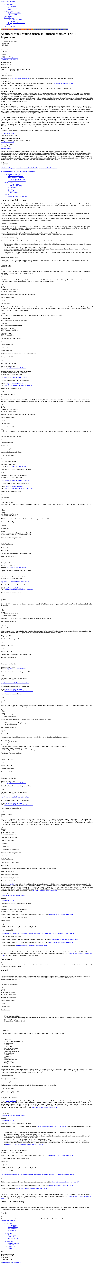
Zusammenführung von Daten (17, 181)
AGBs (10, 1248)
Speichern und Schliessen (8, 1220)
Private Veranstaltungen (15, 19)
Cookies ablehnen (52, 168)
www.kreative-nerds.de (7, 142)
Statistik (6, 194)
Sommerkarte (12, 1235)
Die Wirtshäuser (12, 6)
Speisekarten (8, 1233)
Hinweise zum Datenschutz (12, 174)
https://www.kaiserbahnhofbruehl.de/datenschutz (15, 377)
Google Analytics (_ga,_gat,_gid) (17, 196)
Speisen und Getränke (14, 13)
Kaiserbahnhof (8, 4)
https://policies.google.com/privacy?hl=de (61, 914)
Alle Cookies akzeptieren (8, 168)
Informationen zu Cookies (15, 176)
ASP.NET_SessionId (14, 184)
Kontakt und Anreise (14, 8)
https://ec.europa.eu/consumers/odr (63, 83)
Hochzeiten (11, 21)
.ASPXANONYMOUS (15, 186)
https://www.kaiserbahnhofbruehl (16, 368)
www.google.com (11, 884)
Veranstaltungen (9, 18)
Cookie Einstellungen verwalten (37, 168)
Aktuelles (7, 24)
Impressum (23, 171)
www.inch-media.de (6, 148)
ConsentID (11, 191)
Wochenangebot (12, 14)
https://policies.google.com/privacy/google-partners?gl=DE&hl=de (24, 1144)
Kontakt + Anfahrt (13, 1243)
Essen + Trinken (9, 11)
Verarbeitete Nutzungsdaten (16, 177)
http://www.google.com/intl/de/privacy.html (44, 890)
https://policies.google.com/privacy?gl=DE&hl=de (52, 1126)
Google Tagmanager (14, 192)
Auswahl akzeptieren (22, 168)
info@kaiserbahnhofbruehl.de (9, 58)
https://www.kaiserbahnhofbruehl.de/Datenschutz (18, 385)
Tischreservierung (9, 26)
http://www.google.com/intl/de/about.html (13, 895)
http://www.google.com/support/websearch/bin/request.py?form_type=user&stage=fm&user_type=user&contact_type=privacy (37, 933)
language (10, 189)
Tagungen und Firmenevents (16, 23)
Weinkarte (11, 1236)
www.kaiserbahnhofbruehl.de (9, 59)
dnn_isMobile (12, 187)
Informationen (8, 1241)
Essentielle (7, 182)
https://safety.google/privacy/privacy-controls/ (65, 939)
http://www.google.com (7, 900)
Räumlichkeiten (8, 16)
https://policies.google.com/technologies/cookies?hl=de (32, 945)
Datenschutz (31, 171)
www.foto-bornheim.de (7, 133)
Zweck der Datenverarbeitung (16, 179)
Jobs (9, 9)
